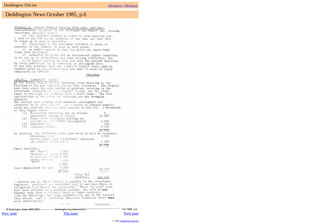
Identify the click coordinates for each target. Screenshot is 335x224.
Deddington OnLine (129, 221)
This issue (70, 213)
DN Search (131, 5)
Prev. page (9, 213)
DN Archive (115, 5)
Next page (131, 213)
